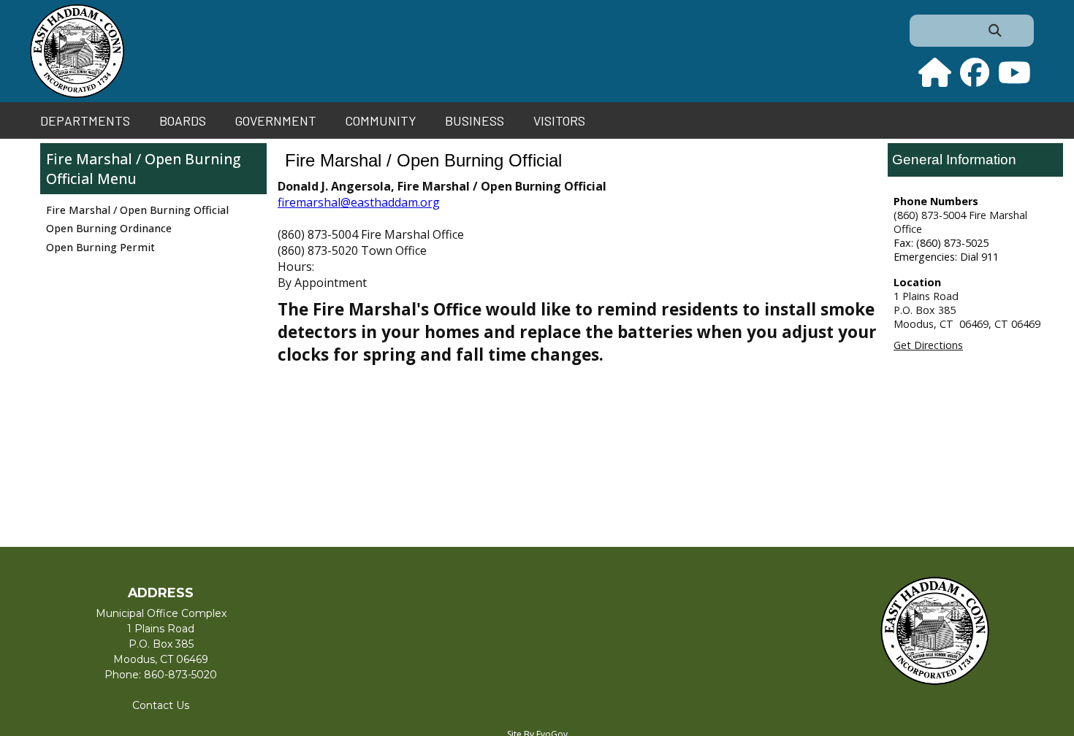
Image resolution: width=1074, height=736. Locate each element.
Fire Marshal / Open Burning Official (143, 168)
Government (275, 120)
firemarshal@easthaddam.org (359, 202)
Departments (85, 120)
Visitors (559, 120)
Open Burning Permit (100, 247)
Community (381, 120)
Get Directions (928, 345)
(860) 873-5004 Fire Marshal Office (960, 222)
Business (474, 120)
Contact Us (160, 705)
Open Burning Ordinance (109, 228)
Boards (182, 120)
